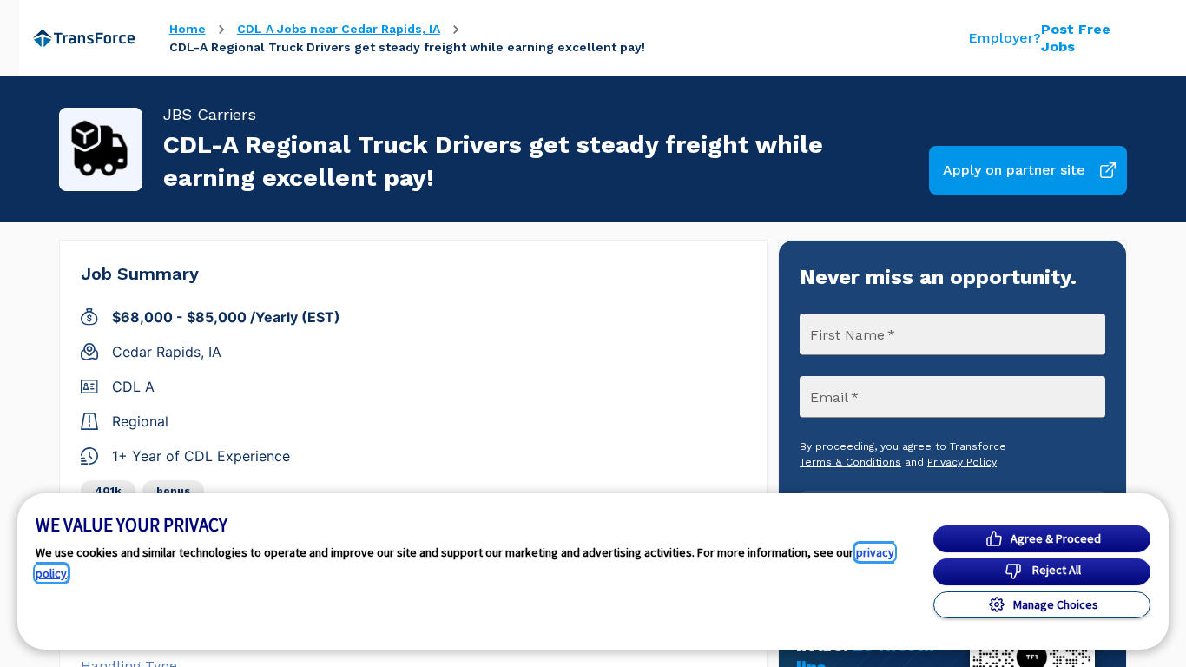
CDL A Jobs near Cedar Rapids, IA (338, 29)
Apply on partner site (1014, 170)
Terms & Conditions (850, 462)
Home (187, 29)
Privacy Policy (962, 462)
